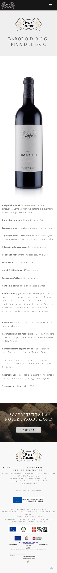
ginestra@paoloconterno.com (21, 481)
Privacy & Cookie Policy (28, 483)
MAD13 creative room (33, 491)
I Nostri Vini (28, 430)
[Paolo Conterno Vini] (8, 5)
